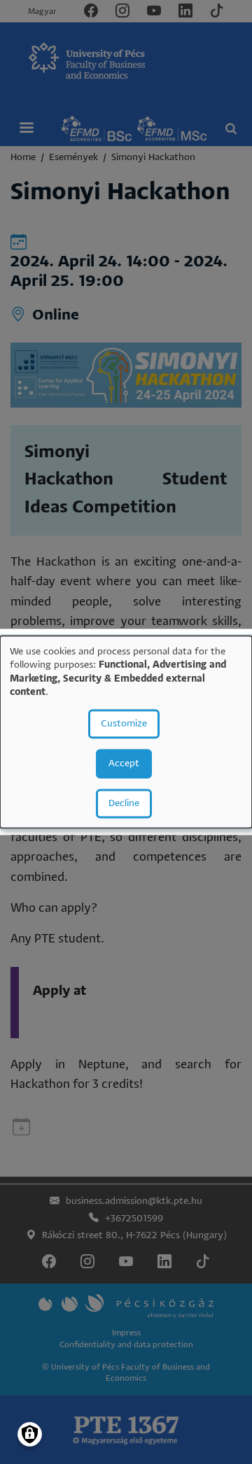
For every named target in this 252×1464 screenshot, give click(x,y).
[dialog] (126, 732)
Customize (124, 723)
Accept (123, 763)
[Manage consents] (30, 1434)
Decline (123, 803)
